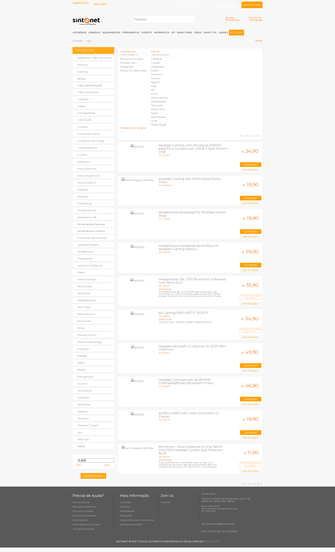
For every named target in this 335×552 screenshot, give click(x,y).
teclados (83, 418)
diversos (82, 196)
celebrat (156, 58)
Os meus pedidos (81, 502)
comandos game (88, 133)
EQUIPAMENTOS (111, 32)
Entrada (77, 40)
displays (82, 189)
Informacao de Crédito (131, 524)
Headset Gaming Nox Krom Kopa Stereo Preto (190, 180)
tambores (83, 404)
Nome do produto (131, 58)
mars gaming (159, 97)
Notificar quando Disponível (251, 296)
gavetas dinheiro (88, 244)
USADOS (223, 32)
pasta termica (86, 314)
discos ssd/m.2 (86, 182)
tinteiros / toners (87, 425)
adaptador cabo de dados (94, 57)
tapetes (82, 411)
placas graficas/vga (89, 341)
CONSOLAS (94, 32)
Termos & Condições (83, 511)
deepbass (157, 66)
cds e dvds (84, 119)
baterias (82, 71)
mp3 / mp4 (84, 307)
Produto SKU (128, 62)
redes (81, 369)
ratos (81, 362)
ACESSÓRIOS (79, 32)
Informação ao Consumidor (86, 524)
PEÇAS (197, 32)
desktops (83, 161)
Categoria (126, 66)
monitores (83, 293)
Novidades (236, 32)
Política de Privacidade (84, 515)
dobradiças (84, 203)
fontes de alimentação (92, 237)
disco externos (86, 168)
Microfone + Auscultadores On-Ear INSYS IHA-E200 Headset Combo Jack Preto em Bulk (191, 450)
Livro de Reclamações (83, 529)
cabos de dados (88, 92)
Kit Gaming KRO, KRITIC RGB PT (184, 313)
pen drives (84, 321)
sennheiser (158, 116)
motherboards (86, 300)
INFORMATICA (161, 32)
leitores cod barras (89, 265)
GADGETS (147, 32)
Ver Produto (250, 169)
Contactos (125, 506)
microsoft (157, 105)
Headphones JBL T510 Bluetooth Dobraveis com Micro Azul (192, 280)
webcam (83, 439)
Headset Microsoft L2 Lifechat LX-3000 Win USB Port (192, 347)
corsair (155, 62)
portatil (81, 355)
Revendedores (127, 511)
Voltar (258, 40)
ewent (155, 70)
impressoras (84, 258)
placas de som (87, 335)
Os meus (232, 18)
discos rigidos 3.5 (88, 175)
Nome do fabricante (133, 70)
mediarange (158, 101)
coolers (82, 154)
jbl (153, 89)
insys (154, 86)
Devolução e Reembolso (85, 506)
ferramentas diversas (91, 224)
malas (81, 272)
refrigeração (85, 376)
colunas (82, 126)
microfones (84, 286)
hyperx (155, 82)
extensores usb (87, 217)
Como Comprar (80, 520)
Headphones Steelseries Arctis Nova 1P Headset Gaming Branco (188, 247)
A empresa (125, 502)
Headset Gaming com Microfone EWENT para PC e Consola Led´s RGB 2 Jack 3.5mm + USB (194, 148)
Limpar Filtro (93, 475)
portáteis (83, 348)
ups (79, 432)
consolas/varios (87, 147)
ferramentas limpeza (91, 231)
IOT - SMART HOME (182, 32)
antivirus (82, 64)
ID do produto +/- (129, 54)
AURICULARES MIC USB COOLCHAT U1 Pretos (189, 414)
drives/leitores (86, 210)
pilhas (81, 328)
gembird (156, 74)
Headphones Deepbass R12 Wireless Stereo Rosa (192, 213)
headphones (85, 251)
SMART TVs (210, 32)
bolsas (81, 78)
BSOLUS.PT (211, 541)
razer (154, 113)
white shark (159, 124)
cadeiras (82, 99)
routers (82, 383)
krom (154, 93)
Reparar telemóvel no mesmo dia (137, 520)
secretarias (84, 390)
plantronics (158, 109)
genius (155, 78)
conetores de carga (90, 140)
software (83, 397)
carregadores (86, 112)
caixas (81, 106)
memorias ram (86, 279)
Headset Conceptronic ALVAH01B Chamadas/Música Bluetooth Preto (186, 381)
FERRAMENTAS (131, 32)
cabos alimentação (89, 85)
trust (154, 120)
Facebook (166, 502)
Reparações (126, 515)
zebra (81, 446)
